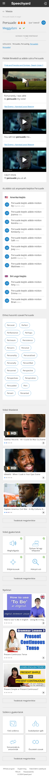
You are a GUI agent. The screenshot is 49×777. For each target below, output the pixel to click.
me (27, 136)
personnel (11, 370)
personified (28, 363)
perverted (24, 393)
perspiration (30, 378)
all (25, 178)
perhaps (28, 332)
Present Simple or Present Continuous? (21, 689)
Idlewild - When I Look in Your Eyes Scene (22, 474)
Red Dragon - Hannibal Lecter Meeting (19, 106)
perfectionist (12, 332)
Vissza (9, 11)
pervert (10, 393)
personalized (29, 355)
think (13, 174)
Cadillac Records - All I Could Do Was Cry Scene (24, 439)
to (5, 98)
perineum (11, 340)
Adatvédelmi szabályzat (37, 769)
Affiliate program (9, 769)
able (24, 95)
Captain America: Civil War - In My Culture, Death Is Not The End (24, 509)
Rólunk (17, 772)
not (14, 136)
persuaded (34, 44)
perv (25, 385)
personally (11, 363)
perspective (28, 370)
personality (12, 355)
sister (23, 98)
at (22, 178)
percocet (11, 325)
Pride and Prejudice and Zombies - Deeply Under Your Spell (25, 65)
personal (25, 348)
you (19, 178)
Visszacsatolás (28, 772)
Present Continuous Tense (15, 654)
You (6, 136)
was (19, 95)
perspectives (12, 378)
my (18, 98)
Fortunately (10, 95)
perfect (25, 325)
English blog (22, 769)
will (10, 136)
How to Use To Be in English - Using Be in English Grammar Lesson (24, 620)
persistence (28, 340)
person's (10, 348)
